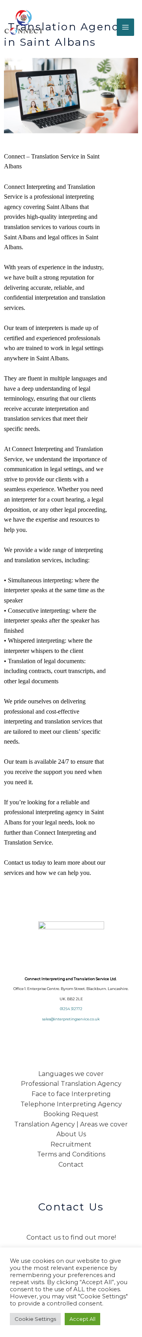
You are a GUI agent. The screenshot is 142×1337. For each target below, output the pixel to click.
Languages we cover (71, 1074)
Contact (71, 1164)
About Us (71, 1134)
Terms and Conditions (71, 1154)
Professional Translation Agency (71, 1083)
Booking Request (71, 1114)
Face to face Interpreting (71, 1094)
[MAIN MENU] (125, 27)
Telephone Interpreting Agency (71, 1104)
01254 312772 (71, 1009)
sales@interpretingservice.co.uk (71, 1019)
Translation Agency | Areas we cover (71, 1124)
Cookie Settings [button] (35, 1319)
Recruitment (71, 1144)
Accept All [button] (82, 1319)
